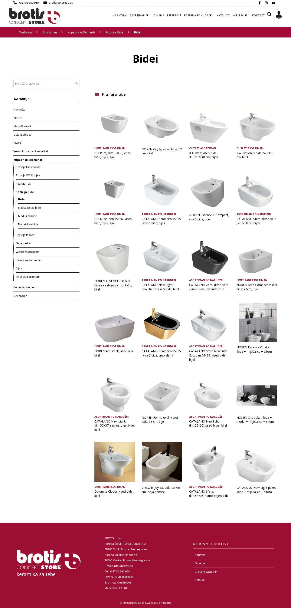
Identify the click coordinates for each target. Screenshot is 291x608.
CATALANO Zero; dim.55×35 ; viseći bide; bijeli (161, 221)
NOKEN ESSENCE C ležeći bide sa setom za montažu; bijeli (113, 285)
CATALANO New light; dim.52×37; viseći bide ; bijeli (208, 423)
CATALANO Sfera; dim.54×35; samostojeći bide (209, 493)
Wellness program (27, 252)
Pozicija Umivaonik (28, 167)
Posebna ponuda (196, 15)
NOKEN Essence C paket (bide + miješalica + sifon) (254, 349)
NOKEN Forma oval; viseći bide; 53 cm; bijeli (160, 419)
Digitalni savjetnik (206, 572)
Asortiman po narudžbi (159, 214)
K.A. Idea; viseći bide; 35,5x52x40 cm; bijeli (203, 155)
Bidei (21, 199)
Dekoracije (20, 296)
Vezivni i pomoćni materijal (30, 151)
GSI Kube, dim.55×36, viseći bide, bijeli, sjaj (113, 221)
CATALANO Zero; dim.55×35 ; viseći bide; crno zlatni (161, 353)
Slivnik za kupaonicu (29, 260)
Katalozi (223, 15)
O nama (158, 15)
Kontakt (258, 15)
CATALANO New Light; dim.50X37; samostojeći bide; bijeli (114, 425)
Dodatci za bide (28, 224)
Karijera (238, 15)
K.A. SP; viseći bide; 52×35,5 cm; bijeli (255, 155)
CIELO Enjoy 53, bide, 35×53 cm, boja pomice (161, 490)
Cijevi (19, 268)
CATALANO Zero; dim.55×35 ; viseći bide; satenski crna (208, 287)
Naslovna (120, 15)
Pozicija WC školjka (28, 175)
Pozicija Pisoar (25, 235)
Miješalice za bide (29, 208)
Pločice (17, 118)
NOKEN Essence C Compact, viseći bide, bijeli (209, 217)
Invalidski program (28, 277)
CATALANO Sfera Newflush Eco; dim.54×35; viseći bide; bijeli (208, 355)
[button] (269, 16)
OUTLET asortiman (202, 148)
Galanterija (23, 243)
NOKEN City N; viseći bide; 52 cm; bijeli (162, 151)
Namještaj (19, 109)
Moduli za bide (27, 216)
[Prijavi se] (279, 15)
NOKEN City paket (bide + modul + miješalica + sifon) (255, 419)
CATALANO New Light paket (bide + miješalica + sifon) (256, 490)
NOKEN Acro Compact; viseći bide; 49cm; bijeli (256, 287)
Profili (17, 143)
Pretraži (76, 83)
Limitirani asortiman (109, 148)
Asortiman (137, 15)
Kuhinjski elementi (25, 287)
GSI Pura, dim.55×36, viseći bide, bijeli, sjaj (112, 155)
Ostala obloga (22, 135)
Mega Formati (22, 126)
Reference (174, 15)
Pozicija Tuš (23, 183)
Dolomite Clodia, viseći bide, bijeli (113, 493)
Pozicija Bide (114, 32)
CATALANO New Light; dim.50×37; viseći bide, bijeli (160, 287)
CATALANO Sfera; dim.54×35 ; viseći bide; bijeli (256, 221)
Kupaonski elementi (81, 32)
